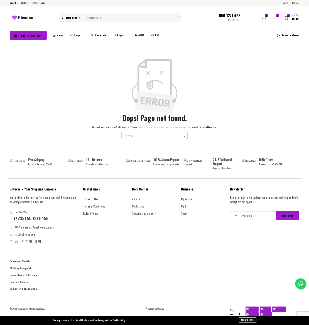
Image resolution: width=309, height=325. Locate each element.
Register (295, 3)
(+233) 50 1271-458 (31, 218)
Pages (120, 35)
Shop (76, 35)
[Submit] (178, 17)
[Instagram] (279, 309)
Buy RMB (139, 35)
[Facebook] (252, 309)
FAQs (157, 35)
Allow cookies (247, 320)
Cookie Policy (119, 320)
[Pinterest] (252, 314)
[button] (290, 17)
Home (59, 35)
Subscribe (287, 216)
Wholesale (100, 35)
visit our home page (180, 127)
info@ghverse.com (25, 234)
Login (285, 3)
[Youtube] (266, 314)
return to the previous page (157, 127)
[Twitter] (265, 309)
